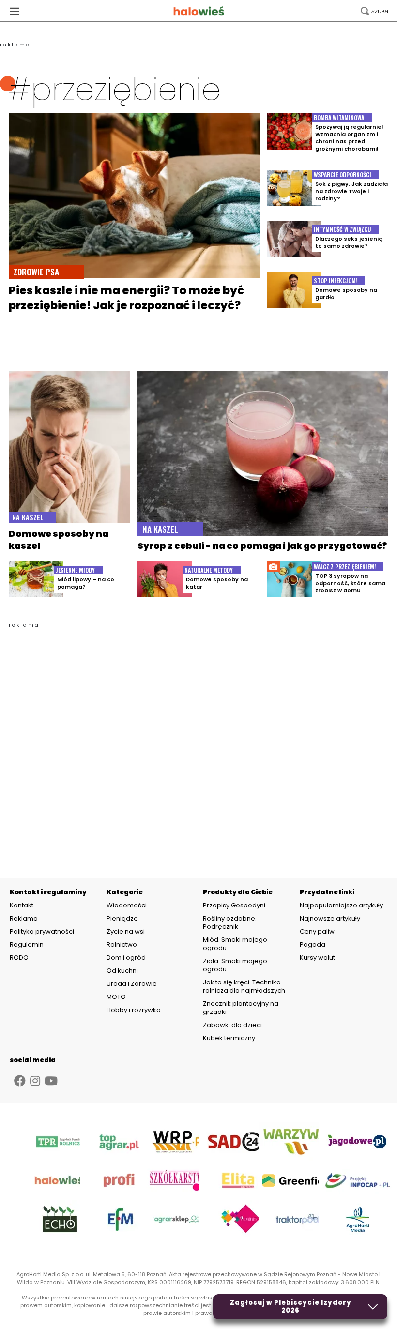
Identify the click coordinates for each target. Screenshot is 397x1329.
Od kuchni (122, 970)
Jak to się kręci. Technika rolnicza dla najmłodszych (244, 986)
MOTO (116, 996)
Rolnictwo (122, 944)
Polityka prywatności (42, 931)
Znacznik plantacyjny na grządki (240, 1007)
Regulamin (27, 944)
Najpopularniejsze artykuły (341, 905)
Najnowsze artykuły (330, 918)
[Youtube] (51, 1081)
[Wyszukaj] (375, 11)
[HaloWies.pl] (198, 11)
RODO (19, 957)
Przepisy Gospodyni (234, 905)
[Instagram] (35, 1081)
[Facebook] (20, 1081)
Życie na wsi (126, 931)
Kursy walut (317, 957)
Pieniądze (122, 918)
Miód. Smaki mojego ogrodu (235, 943)
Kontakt (21, 905)
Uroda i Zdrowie (132, 983)
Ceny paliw (317, 931)
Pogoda (312, 944)
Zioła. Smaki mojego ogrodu (235, 965)
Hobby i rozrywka (134, 1009)
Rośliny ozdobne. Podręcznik (230, 922)
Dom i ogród (126, 957)
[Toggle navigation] (14, 11)
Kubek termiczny (230, 1037)
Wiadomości (127, 905)
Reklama (24, 918)
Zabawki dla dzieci (232, 1024)
